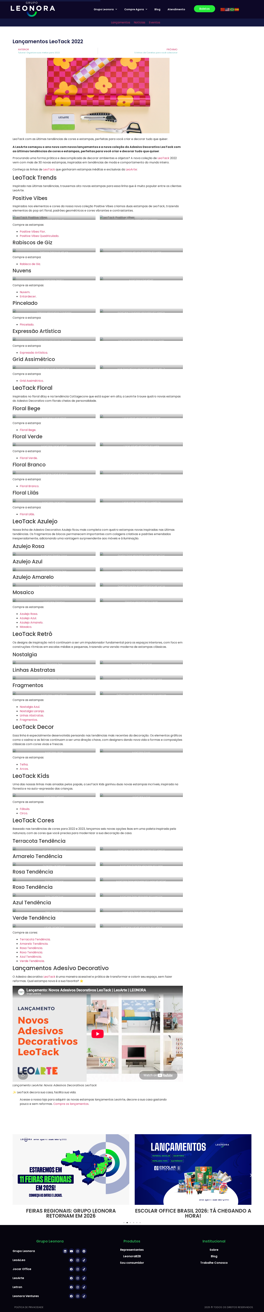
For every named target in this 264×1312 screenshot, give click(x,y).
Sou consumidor (132, 1263)
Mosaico (25, 627)
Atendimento (176, 9)
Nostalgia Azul (29, 707)
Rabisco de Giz (30, 264)
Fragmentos (28, 720)
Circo (23, 813)
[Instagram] (77, 1251)
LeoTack (163, 158)
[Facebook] (71, 1260)
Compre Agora (134, 9)
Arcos (24, 769)
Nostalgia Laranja (32, 711)
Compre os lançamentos (71, 1104)
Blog (157, 9)
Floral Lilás (27, 514)
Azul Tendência (30, 957)
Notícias (139, 22)
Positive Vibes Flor (32, 232)
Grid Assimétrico (31, 381)
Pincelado (27, 324)
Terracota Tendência (35, 939)
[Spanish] (237, 9)
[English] (227, 9)
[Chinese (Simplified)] (223, 9)
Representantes (132, 1250)
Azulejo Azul (28, 618)
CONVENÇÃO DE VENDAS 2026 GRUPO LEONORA (193, 1213)
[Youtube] (71, 1251)
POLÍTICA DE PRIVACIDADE (28, 1307)
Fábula (24, 809)
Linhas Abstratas (31, 715)
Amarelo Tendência (34, 944)
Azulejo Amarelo (31, 622)
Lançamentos (120, 22)
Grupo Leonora (104, 9)
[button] (13, 1175)
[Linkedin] (65, 1251)
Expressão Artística (33, 353)
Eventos (154, 22)
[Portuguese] (232, 9)
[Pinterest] (84, 1251)
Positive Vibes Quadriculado (39, 236)
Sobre (214, 1250)
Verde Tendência (32, 961)
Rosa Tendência (31, 948)
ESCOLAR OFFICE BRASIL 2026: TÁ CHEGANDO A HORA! (71, 1213)
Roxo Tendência (31, 952)
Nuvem (25, 292)
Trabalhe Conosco (214, 1263)
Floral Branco (29, 486)
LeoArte (131, 169)
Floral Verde (28, 458)
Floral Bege (28, 430)
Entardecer (28, 296)
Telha (24, 764)
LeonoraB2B (132, 1256)
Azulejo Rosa (28, 614)
